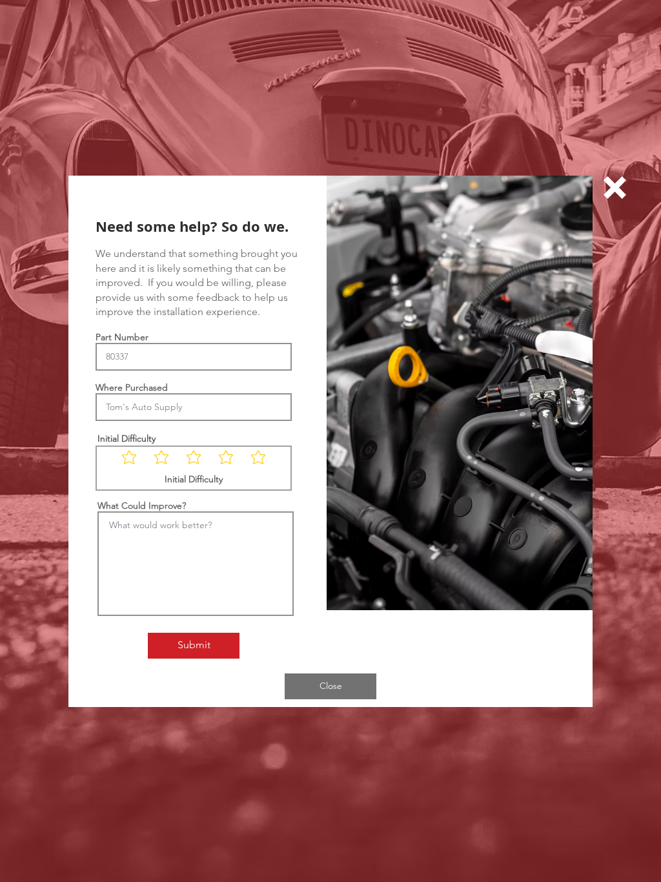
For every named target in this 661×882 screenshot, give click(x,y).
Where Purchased (132, 387)
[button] (615, 188)
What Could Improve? (141, 505)
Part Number (122, 337)
